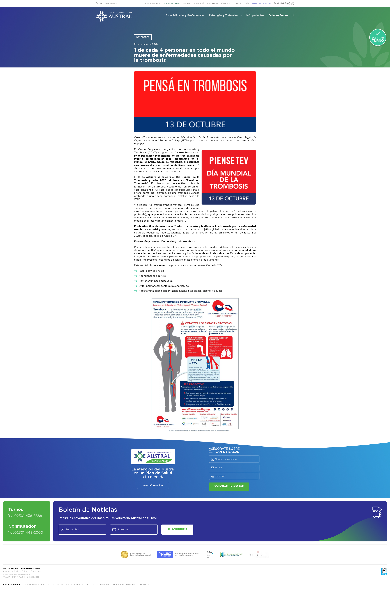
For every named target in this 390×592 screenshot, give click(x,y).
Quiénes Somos (278, 15)
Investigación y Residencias (205, 3)
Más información (153, 485)
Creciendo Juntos (153, 3)
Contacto (144, 585)
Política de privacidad (98, 585)
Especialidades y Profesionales (185, 15)
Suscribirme (177, 529)
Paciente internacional (262, 3)
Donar (239, 3)
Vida (247, 3)
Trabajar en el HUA (34, 585)
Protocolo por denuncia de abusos (65, 585)
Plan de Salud (227, 3)
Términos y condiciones (124, 585)
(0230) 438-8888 (27, 516)
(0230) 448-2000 (27, 532)
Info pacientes (255, 15)
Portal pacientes (171, 3)
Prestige (186, 3)
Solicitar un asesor (229, 486)
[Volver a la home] (114, 20)
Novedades (142, 37)
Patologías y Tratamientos (225, 15)
